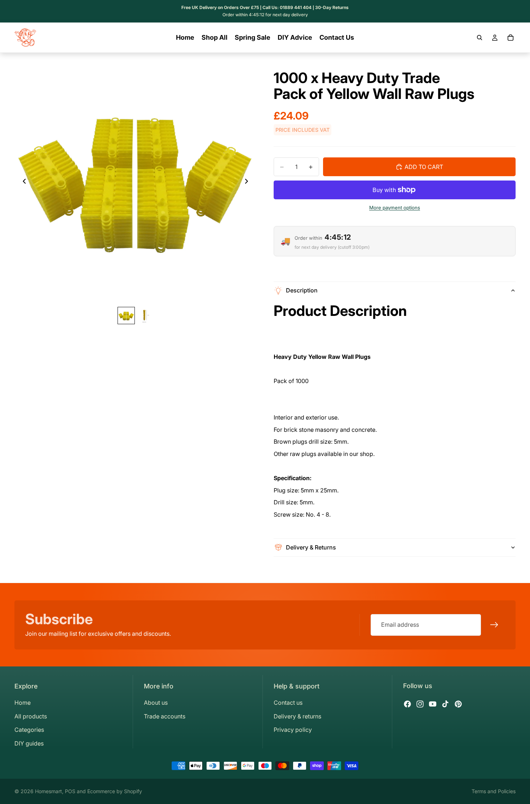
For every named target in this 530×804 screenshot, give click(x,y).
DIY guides (29, 743)
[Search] (479, 37)
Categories (29, 729)
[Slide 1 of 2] (126, 316)
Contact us (288, 702)
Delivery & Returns (311, 547)
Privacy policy (293, 729)
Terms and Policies (494, 791)
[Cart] (510, 37)
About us (156, 702)
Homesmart (48, 791)
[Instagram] (420, 704)
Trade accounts (164, 716)
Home (22, 702)
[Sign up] (494, 624)
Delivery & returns (297, 716)
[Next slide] (248, 183)
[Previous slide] (22, 183)
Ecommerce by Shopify (114, 791)
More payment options (394, 207)
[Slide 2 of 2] (145, 316)
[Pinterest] (458, 704)
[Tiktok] (445, 704)
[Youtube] (432, 704)
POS (70, 791)
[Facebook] (407, 704)
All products (30, 716)
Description (302, 290)
